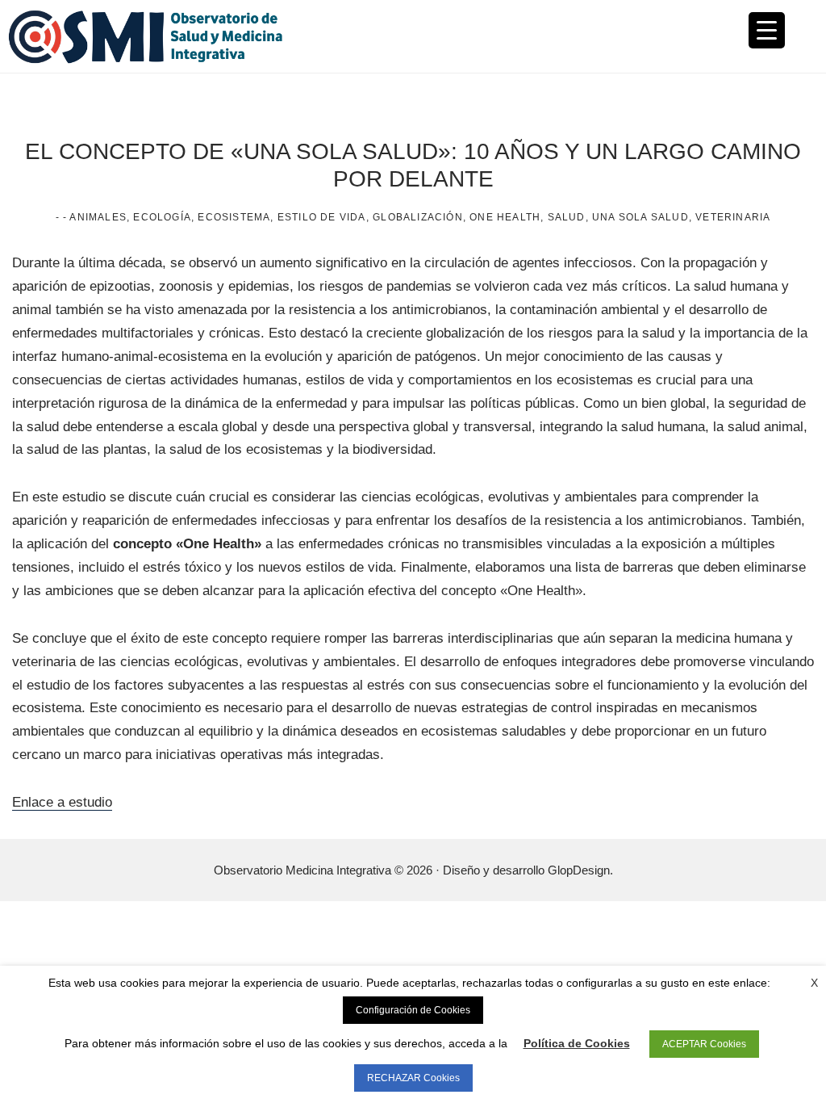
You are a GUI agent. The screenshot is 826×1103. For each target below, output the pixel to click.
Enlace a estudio (62, 802)
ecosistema (234, 217)
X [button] (814, 982)
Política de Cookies (577, 1043)
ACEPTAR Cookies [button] (704, 1044)
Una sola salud (640, 217)
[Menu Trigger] (767, 30)
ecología (162, 217)
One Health (504, 217)
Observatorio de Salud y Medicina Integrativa (210, 36)
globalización (418, 217)
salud (567, 217)
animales (98, 217)
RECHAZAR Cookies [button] (413, 1078)
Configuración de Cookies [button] (413, 1010)
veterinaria (732, 217)
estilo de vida (321, 217)
